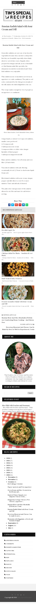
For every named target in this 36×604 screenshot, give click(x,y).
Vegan (8, 574)
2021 (8, 470)
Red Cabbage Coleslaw (15, 484)
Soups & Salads (11, 571)
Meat (7, 557)
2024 (8, 463)
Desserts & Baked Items (13, 547)
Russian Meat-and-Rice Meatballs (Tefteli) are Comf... (19, 505)
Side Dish (9, 567)
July (10, 528)
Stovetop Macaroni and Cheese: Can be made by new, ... (20, 515)
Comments (27, 38)
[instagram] (18, 5)
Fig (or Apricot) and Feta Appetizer (20, 487)
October (11, 482)
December (12, 477)
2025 (8, 461)
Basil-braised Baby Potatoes (12, 279)
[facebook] (15, 5)
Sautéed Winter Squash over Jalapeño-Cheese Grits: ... (17, 496)
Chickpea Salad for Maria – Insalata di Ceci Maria (17, 254)
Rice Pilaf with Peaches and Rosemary (16, 405)
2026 (8, 458)
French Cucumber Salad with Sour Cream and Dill (17, 303)
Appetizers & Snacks (7, 38)
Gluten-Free (17, 38)
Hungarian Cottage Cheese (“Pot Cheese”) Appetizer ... (19, 500)
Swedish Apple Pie (8, 230)
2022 (8, 468)
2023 (8, 465)
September (12, 523)
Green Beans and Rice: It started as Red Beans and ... (19, 491)
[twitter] (12, 5)
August (11, 525)
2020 (8, 472)
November (12, 479)
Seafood (8, 564)
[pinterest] (24, 5)
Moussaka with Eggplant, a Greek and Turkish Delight (20, 520)
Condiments (10, 543)
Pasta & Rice (10, 561)
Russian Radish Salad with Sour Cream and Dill (20, 510)
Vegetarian (9, 578)
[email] (21, 5)
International (10, 554)
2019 (8, 475)
